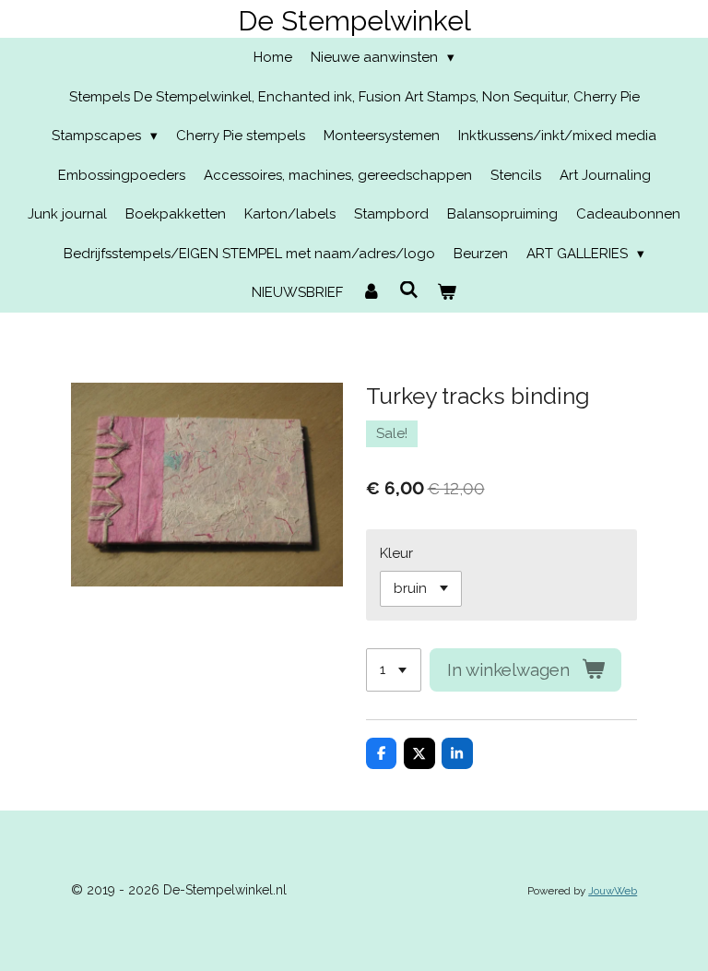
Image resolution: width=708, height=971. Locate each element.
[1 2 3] (393, 670)
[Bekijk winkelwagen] (447, 293)
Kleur (396, 553)
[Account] (371, 293)
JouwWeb (612, 890)
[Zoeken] (409, 290)
